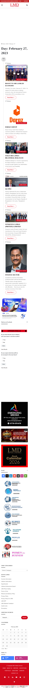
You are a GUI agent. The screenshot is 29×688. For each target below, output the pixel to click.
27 (3, 646)
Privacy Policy (4, 596)
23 (14, 642)
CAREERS (21, 670)
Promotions (4, 608)
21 (6, 642)
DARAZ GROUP (11, 127)
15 (10, 639)
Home (3, 43)
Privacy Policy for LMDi (7, 598)
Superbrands (4, 584)
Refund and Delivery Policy (8, 593)
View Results (4, 349)
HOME (4, 668)
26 (25, 642)
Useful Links (4, 606)
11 (22, 635)
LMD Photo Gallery (6, 588)
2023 (7, 43)
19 (25, 639)
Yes (4, 339)
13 (3, 639)
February (11, 43)
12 (25, 635)
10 (18, 635)
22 (10, 642)
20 (3, 642)
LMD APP (3, 601)
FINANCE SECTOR (12, 275)
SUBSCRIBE (15, 670)
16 (14, 639)
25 (22, 642)
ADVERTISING (23, 668)
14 (6, 639)
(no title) (8, 189)
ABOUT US (9, 668)
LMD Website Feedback (7, 603)
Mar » (6, 648)
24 (18, 642)
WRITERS (15, 668)
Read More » (10, 97)
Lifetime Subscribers (6, 581)
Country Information (6, 579)
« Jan (2, 648)
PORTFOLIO (8, 670)
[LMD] (14, 5)
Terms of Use (4, 591)
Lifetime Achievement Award (8, 586)
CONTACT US (14, 673)
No (4, 342)
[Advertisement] (14, 27)
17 (18, 639)
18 (22, 639)
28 (6, 646)
